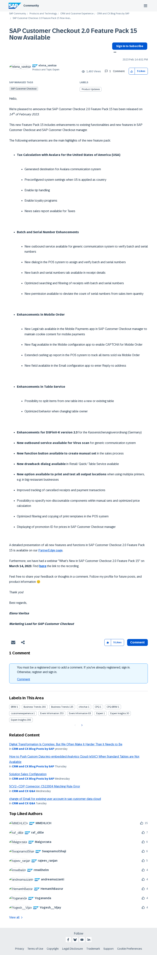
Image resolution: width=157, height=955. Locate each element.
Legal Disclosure (72, 948)
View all (14, 917)
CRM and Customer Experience (76, 13)
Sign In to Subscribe (129, 46)
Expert (99, 713)
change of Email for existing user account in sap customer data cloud (55, 798)
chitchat (83, 707)
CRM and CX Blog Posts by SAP (113, 13)
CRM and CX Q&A (23, 791)
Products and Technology (43, 13)
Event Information (49, 713)
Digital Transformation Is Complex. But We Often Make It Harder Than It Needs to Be (65, 744)
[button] (132, 71)
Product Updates (91, 89)
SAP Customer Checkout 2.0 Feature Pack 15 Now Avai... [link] (42, 18)
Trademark (93, 948)
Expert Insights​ (18, 720)
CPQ (97, 707)
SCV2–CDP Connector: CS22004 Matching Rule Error (44, 786)
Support (108, 948)
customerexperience (22, 713)
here (42, 566)
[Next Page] (81, 725)
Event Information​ (78, 713)
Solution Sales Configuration (28, 774)
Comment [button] (137, 642)
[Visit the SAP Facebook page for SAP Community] (68, 939)
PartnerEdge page (50, 550)
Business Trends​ (60, 707)
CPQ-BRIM (112, 707)
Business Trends (32, 707)
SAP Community (17, 13)
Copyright (53, 948)
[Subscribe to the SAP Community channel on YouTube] (81, 939)
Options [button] (114, 53)
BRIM (13, 707)
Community (31, 5)
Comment (23, 679)
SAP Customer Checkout (24, 88)
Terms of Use (35, 948)
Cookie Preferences (129, 948)
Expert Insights (118, 713)
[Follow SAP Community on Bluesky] (75, 939)
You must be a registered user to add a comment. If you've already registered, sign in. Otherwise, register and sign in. (73, 670)
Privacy (19, 948)
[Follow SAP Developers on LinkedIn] (88, 939)
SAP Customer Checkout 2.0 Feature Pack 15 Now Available (73, 34)
